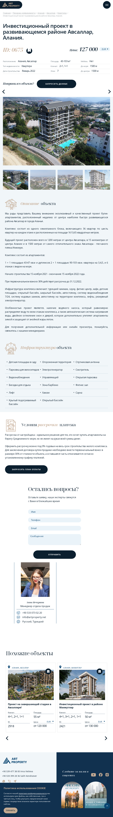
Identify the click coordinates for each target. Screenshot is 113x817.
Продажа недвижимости (24, 13)
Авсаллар (50, 13)
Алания (41, 13)
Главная (7, 13)
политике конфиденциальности (33, 793)
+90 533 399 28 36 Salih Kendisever (19, 776)
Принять (10, 810)
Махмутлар (76, 668)
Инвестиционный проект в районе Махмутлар (81, 706)
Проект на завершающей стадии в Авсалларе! (29, 706)
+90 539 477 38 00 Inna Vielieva (17, 771)
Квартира (62, 13)
